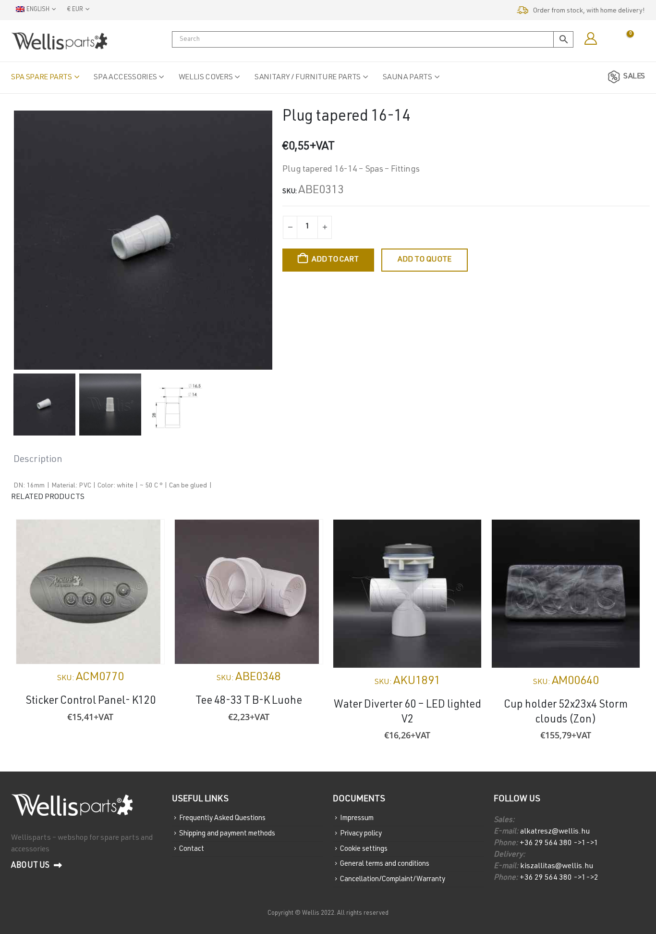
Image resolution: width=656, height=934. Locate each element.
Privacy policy (361, 833)
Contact (191, 848)
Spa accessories (125, 78)
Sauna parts (407, 78)
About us (31, 866)
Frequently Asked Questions (222, 818)
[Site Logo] (59, 41)
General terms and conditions (384, 864)
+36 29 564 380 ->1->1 (559, 843)
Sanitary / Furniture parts (308, 78)
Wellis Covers (205, 78)
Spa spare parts (41, 78)
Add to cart (335, 260)
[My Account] (590, 39)
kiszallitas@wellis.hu (556, 867)
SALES (634, 77)
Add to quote (424, 260)
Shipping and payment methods (227, 833)
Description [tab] (37, 460)
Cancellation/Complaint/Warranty (392, 879)
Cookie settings (364, 848)
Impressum (357, 818)
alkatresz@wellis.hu (555, 832)
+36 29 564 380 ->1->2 (559, 878)
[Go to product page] (90, 592)
